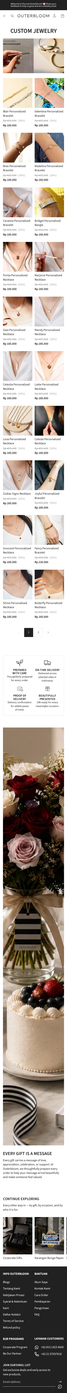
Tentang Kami (11, 1288)
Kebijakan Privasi (13, 1295)
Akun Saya (40, 1282)
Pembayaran (42, 1301)
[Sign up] (60, 1382)
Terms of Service (13, 1321)
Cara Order (41, 1295)
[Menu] (4, 16)
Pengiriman (41, 1308)
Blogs (6, 1282)
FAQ (36, 1314)
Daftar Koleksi (11, 1314)
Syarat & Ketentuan (15, 1301)
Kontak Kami (42, 1288)
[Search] (12, 16)
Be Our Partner (12, 1354)
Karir (6, 1308)
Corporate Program (15, 1347)
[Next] (48, 632)
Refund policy (11, 1327)
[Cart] (62, 16)
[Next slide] (59, 1238)
